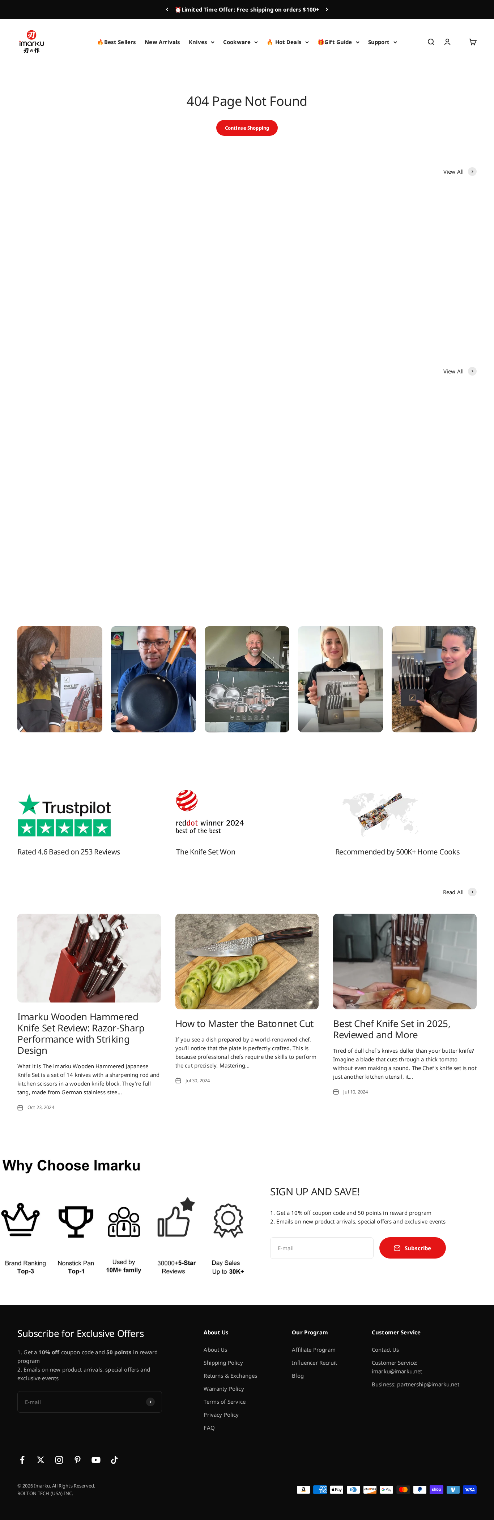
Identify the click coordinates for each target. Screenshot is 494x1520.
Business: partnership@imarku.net (415, 1384)
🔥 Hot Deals (284, 42)
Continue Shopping (247, 128)
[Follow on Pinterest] (77, 1460)
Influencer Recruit (314, 1362)
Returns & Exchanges (230, 1375)
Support (379, 42)
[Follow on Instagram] (59, 1460)
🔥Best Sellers (116, 42)
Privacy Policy (221, 1414)
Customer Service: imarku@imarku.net (397, 1367)
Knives (198, 42)
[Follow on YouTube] (96, 1460)
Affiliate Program (314, 1349)
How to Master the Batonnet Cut (244, 1023)
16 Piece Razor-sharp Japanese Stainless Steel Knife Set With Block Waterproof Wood (65, 520)
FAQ (209, 1427)
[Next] (327, 9)
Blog (298, 1375)
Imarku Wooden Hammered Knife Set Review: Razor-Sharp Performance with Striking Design (81, 1033)
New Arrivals (162, 42)
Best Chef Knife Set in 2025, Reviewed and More (391, 1029)
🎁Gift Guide (335, 42)
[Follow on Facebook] (22, 1460)
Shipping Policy (223, 1362)
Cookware (237, 42)
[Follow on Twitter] (41, 1460)
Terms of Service (224, 1401)
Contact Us (385, 1349)
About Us (215, 1349)
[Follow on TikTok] (114, 1460)
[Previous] (167, 9)
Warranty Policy (224, 1388)
